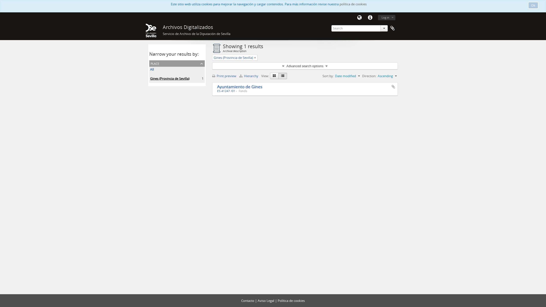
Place (155, 63)
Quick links (370, 17)
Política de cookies (291, 300)
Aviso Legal (266, 300)
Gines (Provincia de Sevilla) (169, 78)
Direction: (369, 76)
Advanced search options (304, 66)
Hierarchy (251, 76)
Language (359, 17)
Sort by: (328, 76)
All (152, 69)
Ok (533, 5)
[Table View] (282, 76)
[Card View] (274, 76)
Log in (385, 17)
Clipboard (392, 28)
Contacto (248, 300)
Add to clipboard (393, 87)
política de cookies (353, 4)
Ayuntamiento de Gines (239, 86)
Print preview (226, 76)
